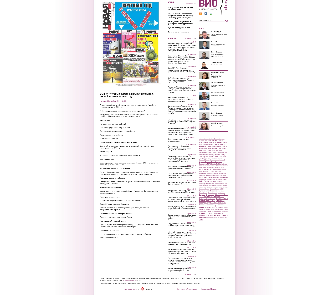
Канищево (216, 177)
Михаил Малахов (204, 187)
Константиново (221, 179)
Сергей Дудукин (223, 209)
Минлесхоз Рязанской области (218, 185)
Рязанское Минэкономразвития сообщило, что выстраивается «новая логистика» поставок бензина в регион (182, 89)
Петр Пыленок (221, 193)
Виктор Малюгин (214, 160)
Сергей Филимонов (222, 211)
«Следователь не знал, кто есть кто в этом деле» (181, 9)
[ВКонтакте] (205, 14)
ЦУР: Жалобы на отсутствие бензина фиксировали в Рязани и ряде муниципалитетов (180, 80)
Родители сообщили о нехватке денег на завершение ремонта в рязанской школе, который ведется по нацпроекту (181, 261)
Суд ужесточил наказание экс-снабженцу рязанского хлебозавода (181, 224)
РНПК (206, 201)
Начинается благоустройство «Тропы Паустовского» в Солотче (182, 183)
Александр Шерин (205, 152)
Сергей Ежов (202, 211)
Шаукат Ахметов (222, 217)
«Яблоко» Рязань (205, 150)
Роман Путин (211, 201)
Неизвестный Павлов (209, 289)
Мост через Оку (223, 187)
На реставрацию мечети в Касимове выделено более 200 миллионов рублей (182, 217)
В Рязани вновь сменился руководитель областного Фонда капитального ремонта (180, 99)
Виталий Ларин (210, 162)
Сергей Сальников (212, 211)
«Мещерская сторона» (206, 144)
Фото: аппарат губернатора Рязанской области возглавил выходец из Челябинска (179, 148)
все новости (189, 38)
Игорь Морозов (210, 173)
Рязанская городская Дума (211, 202)
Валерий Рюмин (204, 160)
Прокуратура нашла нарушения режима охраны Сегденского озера (181, 191)
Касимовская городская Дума (207, 179)
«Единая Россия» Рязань (214, 141)
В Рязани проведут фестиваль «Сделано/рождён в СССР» (180, 270)
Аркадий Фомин (213, 156)
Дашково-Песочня (205, 169)
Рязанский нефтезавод (207, 205)
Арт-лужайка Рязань (204, 158)
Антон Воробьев (203, 156)
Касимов (224, 177)
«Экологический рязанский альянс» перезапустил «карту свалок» (181, 243)
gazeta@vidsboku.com (130, 280)
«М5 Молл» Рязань (221, 142)
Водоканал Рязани (214, 164)
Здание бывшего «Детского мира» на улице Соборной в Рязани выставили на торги (182, 208)
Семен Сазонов (214, 209)
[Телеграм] (211, 14)
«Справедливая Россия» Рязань (216, 148)
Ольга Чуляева (212, 193)
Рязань (218, 207)
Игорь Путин (218, 173)
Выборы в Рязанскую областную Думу (213, 167)
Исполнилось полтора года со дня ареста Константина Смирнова (181, 168)
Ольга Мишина (203, 193)
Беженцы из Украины (216, 158)
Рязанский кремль (219, 203)
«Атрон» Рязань (203, 138)
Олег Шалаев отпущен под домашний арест (178, 140)
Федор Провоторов (211, 217)
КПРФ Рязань (208, 177)
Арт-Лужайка (222, 156)
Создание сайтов (131, 289)
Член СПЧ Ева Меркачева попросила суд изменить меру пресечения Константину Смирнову (181, 70)
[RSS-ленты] (200, 14)
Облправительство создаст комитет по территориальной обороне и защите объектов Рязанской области (182, 199)
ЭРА (201, 220)
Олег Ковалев (211, 191)
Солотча (209, 213)
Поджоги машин (210, 195)
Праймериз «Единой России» (207, 199)
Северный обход (204, 209)
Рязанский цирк (209, 207)
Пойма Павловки (219, 195)
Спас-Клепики (217, 213)
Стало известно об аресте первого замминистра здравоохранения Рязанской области (181, 175)
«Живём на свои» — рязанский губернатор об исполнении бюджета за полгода (182, 121)
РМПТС (201, 201)
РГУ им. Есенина (222, 199)
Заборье (205, 171)
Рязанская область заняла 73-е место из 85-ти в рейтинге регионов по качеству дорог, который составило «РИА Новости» (181, 159)
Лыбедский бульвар (216, 181)
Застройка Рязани (213, 171)
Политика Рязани (211, 197)
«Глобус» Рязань (213, 138)
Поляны (221, 197)
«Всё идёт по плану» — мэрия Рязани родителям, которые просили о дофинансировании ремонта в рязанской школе (182, 234)
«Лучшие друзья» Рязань (207, 142)
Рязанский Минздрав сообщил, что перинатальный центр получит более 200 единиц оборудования (182, 251)
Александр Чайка (217, 150)
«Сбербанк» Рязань (212, 146)
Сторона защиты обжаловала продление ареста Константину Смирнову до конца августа (180, 16)
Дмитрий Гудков (217, 169)
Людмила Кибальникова (206, 183)
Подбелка (202, 195)
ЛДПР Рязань (204, 181)
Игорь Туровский (210, 175)
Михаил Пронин (214, 187)
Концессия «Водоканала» (187, 289)
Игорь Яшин (219, 175)
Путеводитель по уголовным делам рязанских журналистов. (180, 23)
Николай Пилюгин (214, 189)
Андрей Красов (208, 154)
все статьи (190, 4)
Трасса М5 (209, 215)
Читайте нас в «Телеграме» (179, 32)
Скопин (202, 213)
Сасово (225, 207)
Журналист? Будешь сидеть (179, 28)
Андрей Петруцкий (219, 154)
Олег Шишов (221, 191)
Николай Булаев (204, 189)
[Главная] (213, 15)
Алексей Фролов (217, 152)
